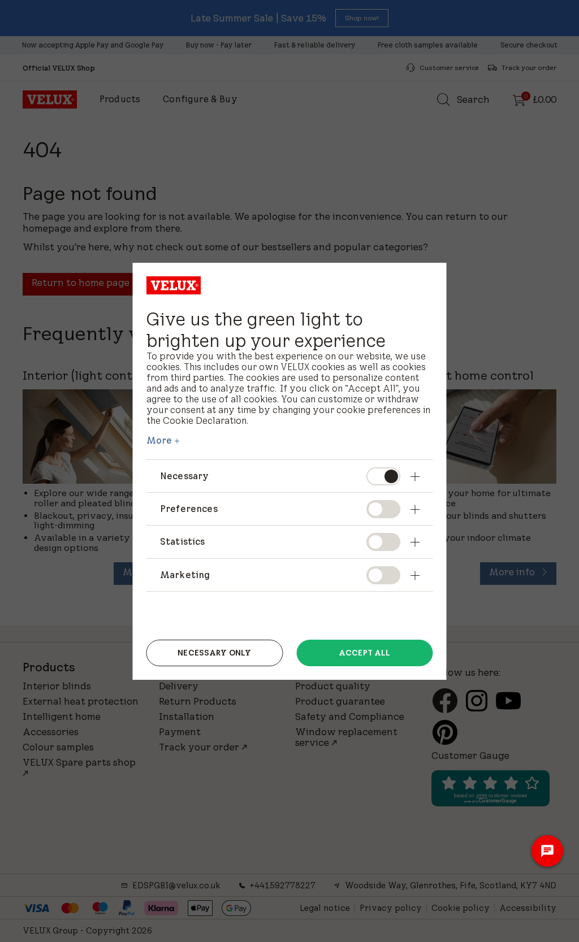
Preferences (189, 508)
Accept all (364, 653)
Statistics (182, 541)
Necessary (184, 475)
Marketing (185, 574)
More (159, 440)
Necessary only (214, 653)
